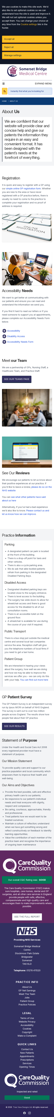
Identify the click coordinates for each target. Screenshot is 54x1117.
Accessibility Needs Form (20, 341)
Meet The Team (27, 994)
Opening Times (27, 1067)
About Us (27, 987)
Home (4, 101)
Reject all (9, 47)
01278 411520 (33, 970)
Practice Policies (27, 1004)
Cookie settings (29, 24)
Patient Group (27, 1001)
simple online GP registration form (23, 188)
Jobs (27, 997)
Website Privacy (27, 1021)
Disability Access (16, 336)
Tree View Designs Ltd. (22, 1107)
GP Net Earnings (27, 990)
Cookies (27, 1028)
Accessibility (13, 330)
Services (27, 1063)
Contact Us (27, 1049)
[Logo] (27, 71)
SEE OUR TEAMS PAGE (16, 379)
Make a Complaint (27, 1035)
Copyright (27, 1032)
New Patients (27, 1052)
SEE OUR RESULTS (14, 726)
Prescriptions (27, 1059)
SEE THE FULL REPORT (27, 916)
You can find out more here (34, 679)
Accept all (9, 39)
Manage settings (12, 55)
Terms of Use (27, 1018)
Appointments (27, 1056)
